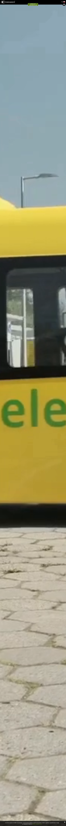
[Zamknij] (64, 822)
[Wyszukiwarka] (62, 2)
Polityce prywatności (37, 824)
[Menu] (64, 4)
